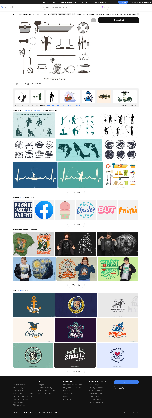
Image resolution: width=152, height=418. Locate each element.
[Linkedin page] (137, 412)
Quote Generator (96, 399)
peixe (68, 14)
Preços (41, 384)
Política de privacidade (47, 390)
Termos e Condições (46, 387)
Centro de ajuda (45, 393)
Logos (22, 198)
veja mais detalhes (127, 105)
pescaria (54, 14)
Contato (66, 396)
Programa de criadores (72, 384)
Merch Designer (95, 384)
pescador (62, 14)
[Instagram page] (124, 412)
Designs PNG (18, 390)
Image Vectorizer (95, 393)
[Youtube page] (134, 412)
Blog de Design (19, 384)
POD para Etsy (19, 402)
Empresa (66, 390)
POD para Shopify (20, 405)
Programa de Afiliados (72, 387)
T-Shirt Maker (94, 396)
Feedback (67, 399)
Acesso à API (68, 393)
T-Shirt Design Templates (23, 393)
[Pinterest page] (130, 412)
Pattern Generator (96, 402)
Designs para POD (20, 399)
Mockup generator (96, 390)
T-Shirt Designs (19, 387)
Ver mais (76, 192)
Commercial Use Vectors (23, 396)
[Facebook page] (127, 412)
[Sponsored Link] (22, 96)
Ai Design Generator (97, 387)
